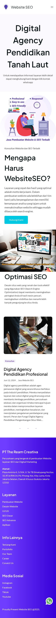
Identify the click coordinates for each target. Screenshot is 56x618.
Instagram (7, 582)
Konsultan (9, 361)
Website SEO (22, 7)
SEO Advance (9, 520)
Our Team (7, 553)
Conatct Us (7, 563)
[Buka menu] (52, 7)
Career (5, 558)
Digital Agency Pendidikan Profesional (26, 371)
